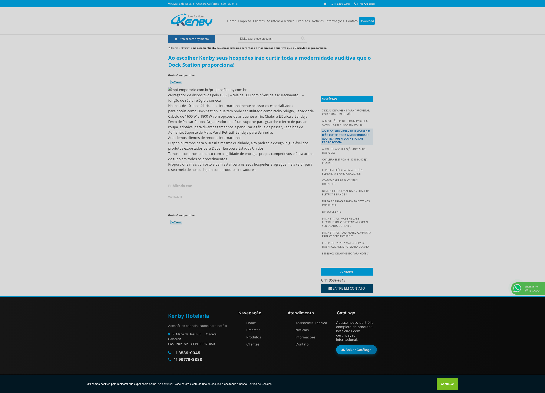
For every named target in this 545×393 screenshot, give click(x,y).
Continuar (447, 384)
